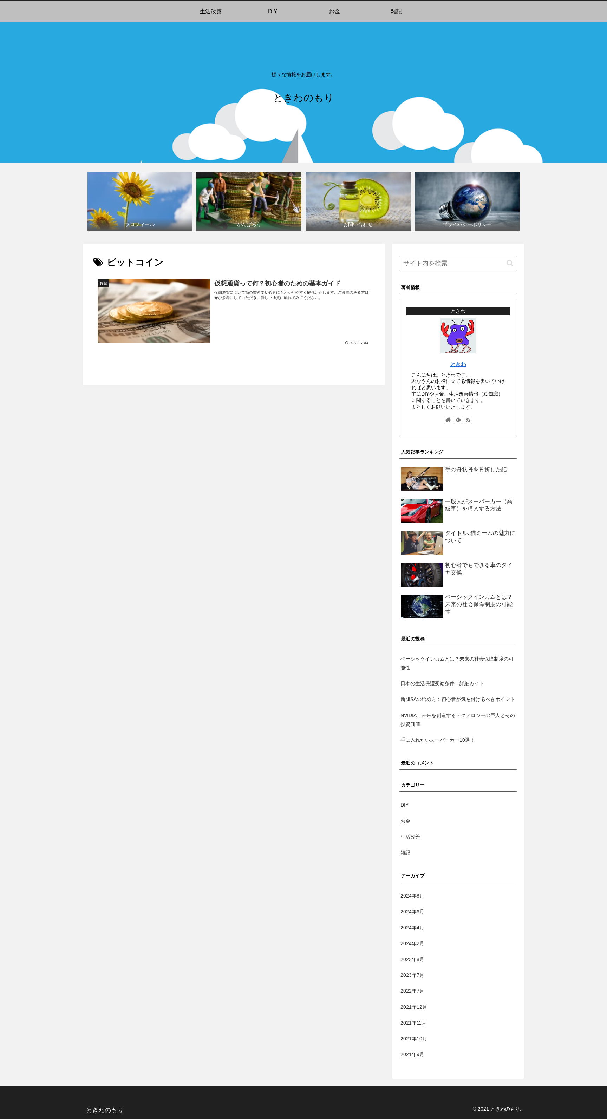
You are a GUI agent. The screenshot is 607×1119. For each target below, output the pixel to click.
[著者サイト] (448, 420)
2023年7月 (412, 975)
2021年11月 (413, 1023)
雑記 (405, 852)
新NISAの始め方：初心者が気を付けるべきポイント (457, 699)
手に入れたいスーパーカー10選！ (437, 740)
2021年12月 (413, 1007)
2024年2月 (412, 943)
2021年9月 (412, 1054)
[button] (510, 263)
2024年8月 (412, 896)
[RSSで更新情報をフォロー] (468, 420)
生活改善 (410, 837)
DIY (404, 805)
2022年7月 (412, 991)
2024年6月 (412, 911)
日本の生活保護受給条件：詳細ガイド (442, 683)
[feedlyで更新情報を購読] (458, 420)
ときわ (458, 364)
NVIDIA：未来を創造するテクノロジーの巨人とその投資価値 (457, 720)
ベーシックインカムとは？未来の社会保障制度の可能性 (457, 663)
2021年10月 (413, 1038)
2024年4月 (412, 928)
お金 (405, 821)
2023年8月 (412, 959)
